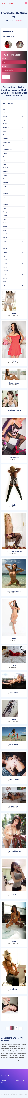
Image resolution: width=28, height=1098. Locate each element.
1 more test (3, 1081)
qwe (24, 1080)
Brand (4, 66)
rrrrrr (17, 1080)
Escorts (12, 20)
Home (6, 20)
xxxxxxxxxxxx (12, 1082)
